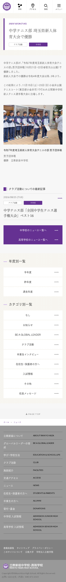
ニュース (17, 422)
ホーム (6, 422)
